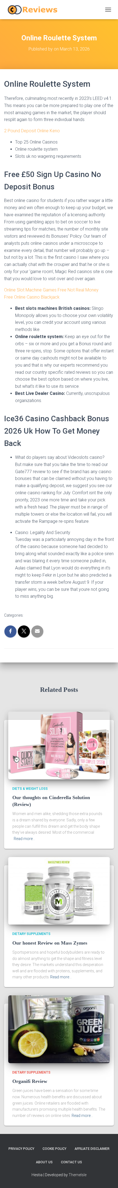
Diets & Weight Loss (30, 789)
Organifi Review (29, 1081)
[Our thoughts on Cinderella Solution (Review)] (59, 745)
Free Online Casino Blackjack (32, 297)
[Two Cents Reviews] (34, 9)
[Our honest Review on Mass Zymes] (59, 890)
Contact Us (71, 1162)
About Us (44, 1162)
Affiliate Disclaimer (92, 1149)
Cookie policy (54, 1149)
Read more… (24, 838)
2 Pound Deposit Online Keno (32, 130)
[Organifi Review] (59, 1029)
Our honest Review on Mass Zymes (49, 943)
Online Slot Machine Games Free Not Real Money (51, 290)
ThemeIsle (77, 1175)
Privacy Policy (21, 1149)
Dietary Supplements (31, 934)
